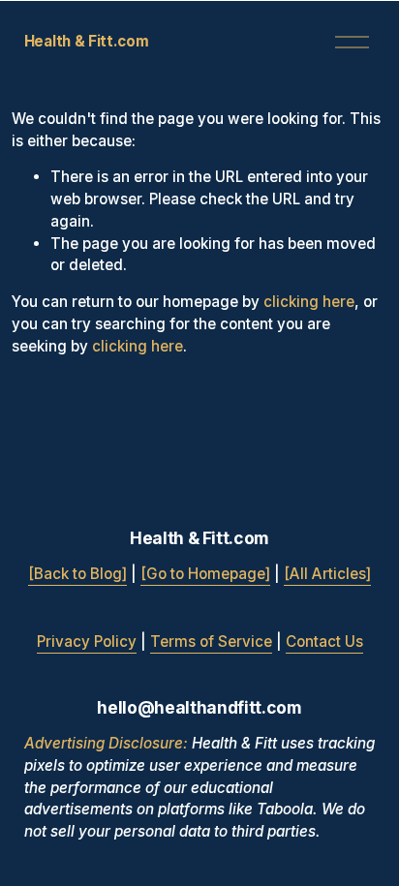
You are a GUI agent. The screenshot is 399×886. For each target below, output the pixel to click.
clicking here (308, 301)
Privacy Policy (87, 641)
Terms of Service (211, 641)
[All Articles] (327, 574)
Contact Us (324, 641)
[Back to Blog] (77, 574)
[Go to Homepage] (205, 574)
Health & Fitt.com (86, 41)
